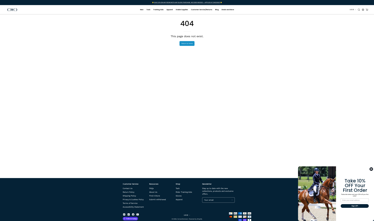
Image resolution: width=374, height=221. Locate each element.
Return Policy (128, 192)
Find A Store (154, 196)
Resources (153, 184)
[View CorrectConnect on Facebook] (133, 214)
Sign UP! (355, 206)
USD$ (352, 9)
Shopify (199, 219)
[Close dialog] (371, 169)
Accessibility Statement (133, 207)
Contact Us (127, 188)
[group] (187, 2)
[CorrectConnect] (12, 10)
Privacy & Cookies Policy (133, 199)
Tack (178, 188)
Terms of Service (130, 203)
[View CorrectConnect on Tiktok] (128, 214)
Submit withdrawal (157, 199)
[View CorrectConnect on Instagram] (124, 214)
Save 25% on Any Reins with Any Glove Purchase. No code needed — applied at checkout (187, 2)
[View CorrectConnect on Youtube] (137, 214)
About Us (153, 192)
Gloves (179, 196)
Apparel (179, 199)
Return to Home (187, 43)
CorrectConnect (182, 219)
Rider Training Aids (184, 192)
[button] (142, 9)
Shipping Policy (129, 196)
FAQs (151, 188)
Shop (178, 184)
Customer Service (130, 184)
